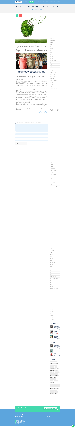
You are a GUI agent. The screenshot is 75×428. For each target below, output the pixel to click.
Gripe (51, 162)
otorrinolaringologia (53, 246)
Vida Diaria (51, 317)
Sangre (51, 284)
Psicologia (51, 264)
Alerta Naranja (52, 38)
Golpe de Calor (52, 160)
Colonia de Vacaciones (53, 88)
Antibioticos (52, 46)
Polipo (51, 256)
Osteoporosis (52, 244)
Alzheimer (51, 42)
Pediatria (51, 254)
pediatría (51, 386)
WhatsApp (31, 1)
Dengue (51, 113)
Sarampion (51, 286)
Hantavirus (51, 164)
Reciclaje (51, 272)
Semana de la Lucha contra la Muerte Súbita (54, 288)
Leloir (27, 113)
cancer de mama (55, 363)
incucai (51, 375)
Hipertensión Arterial (53, 170)
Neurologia (31, 113)
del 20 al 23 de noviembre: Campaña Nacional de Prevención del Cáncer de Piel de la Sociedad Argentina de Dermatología (54, 110)
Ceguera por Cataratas (53, 80)
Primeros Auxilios (52, 262)
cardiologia (52, 365)
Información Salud (53, 182)
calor (51, 66)
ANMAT (51, 44)
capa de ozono (52, 74)
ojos (51, 382)
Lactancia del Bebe (53, 195)
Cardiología (52, 78)
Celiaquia (51, 82)
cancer (51, 363)
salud (39, 113)
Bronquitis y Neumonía (53, 60)
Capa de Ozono (52, 76)
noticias (35, 113)
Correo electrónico (18, 135)
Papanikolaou (52, 250)
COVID (51, 98)
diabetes (57, 370)
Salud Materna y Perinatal (54, 278)
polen (54, 386)
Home (24, 4)
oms (53, 382)
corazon (51, 94)
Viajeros (51, 315)
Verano (51, 313)
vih (53, 393)
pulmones (51, 388)
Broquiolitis (52, 62)
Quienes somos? (52, 266)
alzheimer (20, 113)
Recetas (58, 1)
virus (55, 393)
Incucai (51, 178)
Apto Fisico (51, 48)
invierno (54, 375)
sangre (58, 388)
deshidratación (52, 370)
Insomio (51, 184)
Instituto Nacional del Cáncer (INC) (54, 187)
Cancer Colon (52, 70)
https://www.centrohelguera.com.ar (20, 423)
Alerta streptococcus (53, 40)
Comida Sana (52, 90)
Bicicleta (51, 54)
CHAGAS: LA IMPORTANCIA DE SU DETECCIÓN (56, 336)
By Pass (51, 64)
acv (50, 361)
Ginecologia (52, 158)
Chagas (51, 86)
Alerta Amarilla (52, 36)
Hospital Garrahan (53, 174)
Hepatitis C (51, 166)
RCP (50, 270)
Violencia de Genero (53, 319)
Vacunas (51, 311)
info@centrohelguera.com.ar (19, 422)
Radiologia (51, 268)
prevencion (57, 386)
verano (51, 393)
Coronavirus (52, 96)
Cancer (51, 68)
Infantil (51, 180)
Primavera (51, 260)
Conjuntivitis (52, 92)
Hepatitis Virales (52, 168)
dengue (58, 368)
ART (50, 50)
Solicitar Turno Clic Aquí (50, 408)
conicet (24, 113)
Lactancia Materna (53, 197)
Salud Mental (52, 280)
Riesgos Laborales (53, 276)
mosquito (51, 377)
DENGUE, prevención (56, 353)
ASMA (51, 52)
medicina (57, 375)
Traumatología (52, 305)
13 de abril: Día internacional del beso (56, 331)
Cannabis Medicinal (53, 72)
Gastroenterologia (53, 156)
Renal (51, 274)
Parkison (51, 252)
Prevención (52, 258)
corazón (56, 365)
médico (55, 377)
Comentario (17, 123)
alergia (53, 361)
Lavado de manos (52, 199)
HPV (50, 176)
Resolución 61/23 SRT (57, 349)
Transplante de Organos (54, 303)
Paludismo (51, 248)
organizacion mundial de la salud (54, 384)
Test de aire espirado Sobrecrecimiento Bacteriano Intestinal (57, 326)
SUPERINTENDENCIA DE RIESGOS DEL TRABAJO (55, 297)
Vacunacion (52, 309)
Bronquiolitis (52, 56)
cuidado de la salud (53, 368)
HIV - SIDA (51, 172)
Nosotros (26, 1)
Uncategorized (52, 307)
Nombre (16, 132)
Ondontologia (52, 242)
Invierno (51, 189)
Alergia (51, 32)
